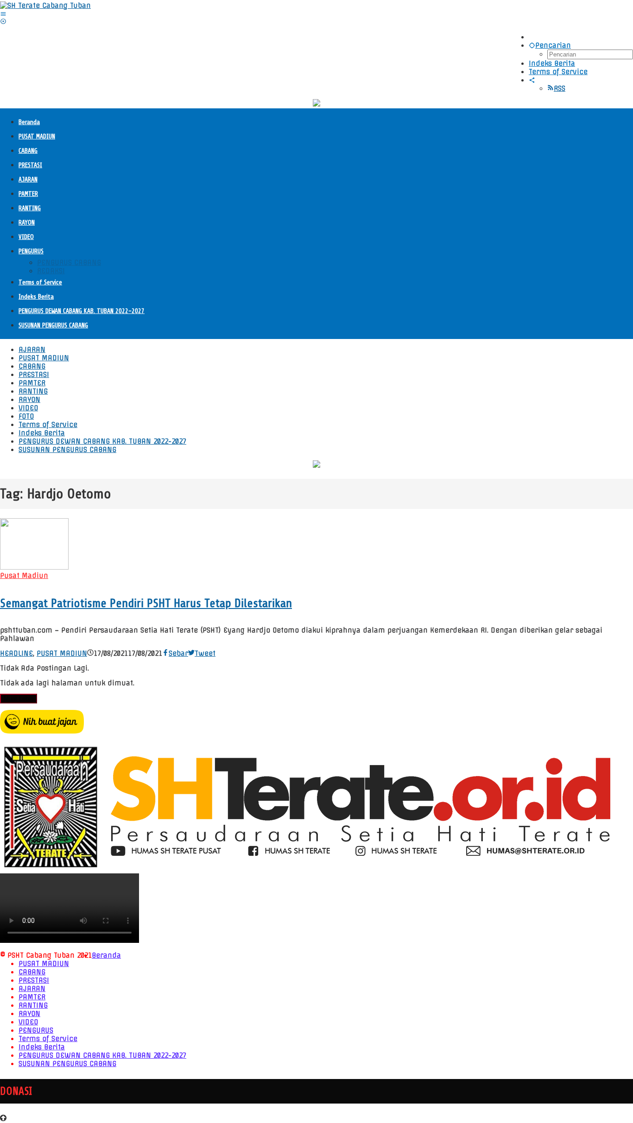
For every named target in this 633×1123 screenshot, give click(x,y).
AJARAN (32, 989)
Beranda (106, 955)
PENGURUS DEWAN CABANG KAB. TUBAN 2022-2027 (102, 1055)
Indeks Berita (42, 1047)
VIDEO (28, 1022)
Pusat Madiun (24, 575)
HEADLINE (16, 653)
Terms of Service (48, 1039)
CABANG (32, 972)
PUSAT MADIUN (62, 653)
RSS (559, 88)
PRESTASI (34, 980)
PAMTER (32, 997)
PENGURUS (36, 1030)
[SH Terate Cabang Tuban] (45, 5)
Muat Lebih (18, 698)
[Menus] (3, 14)
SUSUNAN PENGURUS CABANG (67, 1064)
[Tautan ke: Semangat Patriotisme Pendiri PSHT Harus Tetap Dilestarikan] (34, 567)
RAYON (29, 1014)
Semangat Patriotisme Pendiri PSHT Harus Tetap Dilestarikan (146, 603)
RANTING (33, 1005)
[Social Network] (532, 80)
